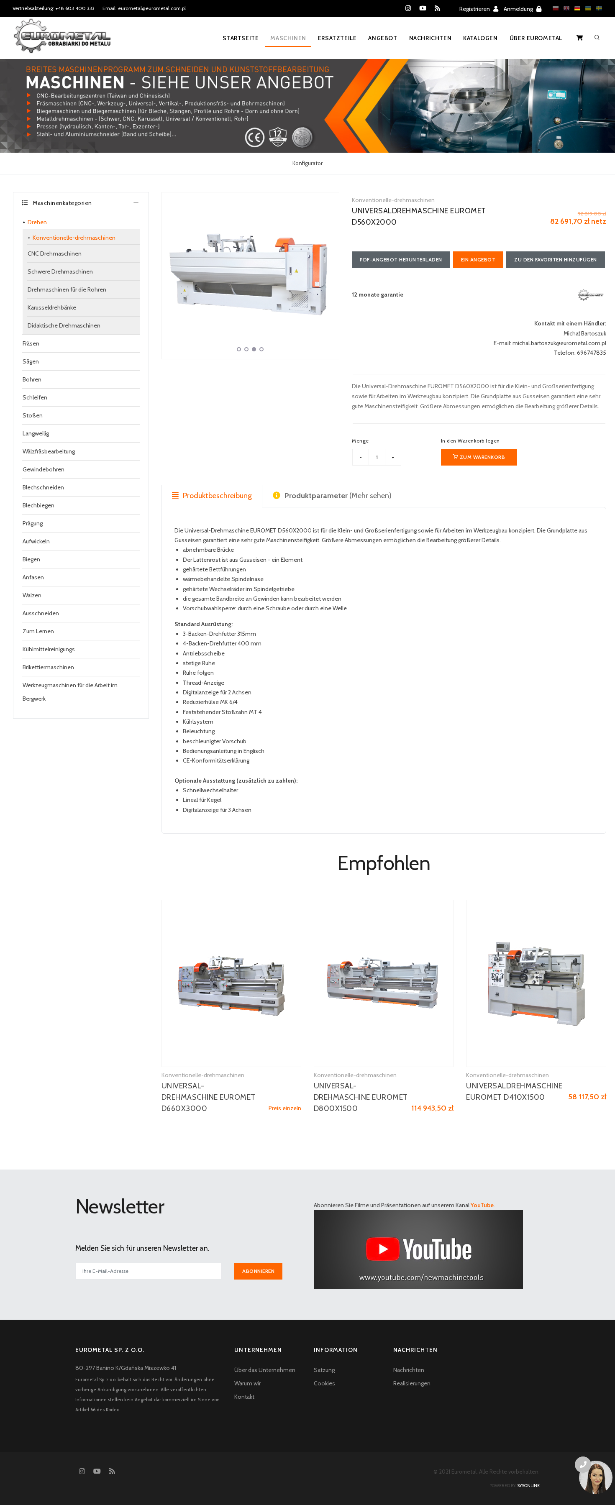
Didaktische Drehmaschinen (64, 325)
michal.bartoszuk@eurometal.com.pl (559, 343)
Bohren (32, 379)
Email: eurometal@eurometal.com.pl (144, 8)
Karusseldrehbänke (52, 307)
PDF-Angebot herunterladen (401, 259)
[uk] (586, 8)
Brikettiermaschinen (48, 667)
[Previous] (170, 274)
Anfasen (33, 577)
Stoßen (33, 415)
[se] (597, 8)
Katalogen (480, 38)
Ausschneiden (41, 613)
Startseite (241, 38)
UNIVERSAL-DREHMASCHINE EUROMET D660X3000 (208, 1097)
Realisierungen (411, 1383)
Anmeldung (519, 9)
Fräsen (31, 343)
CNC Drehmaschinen (55, 253)
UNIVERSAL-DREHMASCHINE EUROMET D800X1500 (361, 1097)
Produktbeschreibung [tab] (216, 495)
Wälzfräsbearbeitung (49, 451)
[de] (575, 8)
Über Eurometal (536, 38)
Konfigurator (307, 163)
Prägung (33, 523)
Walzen (32, 595)
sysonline (528, 1485)
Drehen (37, 222)
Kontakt (244, 1396)
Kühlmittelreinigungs (49, 649)
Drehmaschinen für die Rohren (67, 289)
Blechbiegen (38, 505)
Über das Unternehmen (264, 1370)
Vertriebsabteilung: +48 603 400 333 (54, 8)
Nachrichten (430, 38)
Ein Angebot (478, 259)
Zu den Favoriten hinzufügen (555, 259)
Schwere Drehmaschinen (60, 271)
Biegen (31, 559)
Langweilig (36, 433)
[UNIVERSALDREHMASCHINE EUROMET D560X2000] (250, 275)
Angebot (382, 38)
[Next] (330, 274)
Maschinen (288, 38)
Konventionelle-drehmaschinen (74, 237)
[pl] (553, 8)
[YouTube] (422, 8)
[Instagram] (408, 8)
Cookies (324, 1383)
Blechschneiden (43, 487)
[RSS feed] (437, 8)
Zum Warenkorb (481, 457)
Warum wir (247, 1383)
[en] (564, 8)
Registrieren (475, 9)
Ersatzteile (337, 38)
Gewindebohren (43, 469)
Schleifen (35, 397)
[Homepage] (62, 41)
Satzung (324, 1370)
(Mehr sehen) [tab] (338, 495)
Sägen (31, 361)
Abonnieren (258, 1271)
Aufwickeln (36, 541)
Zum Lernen (38, 631)
